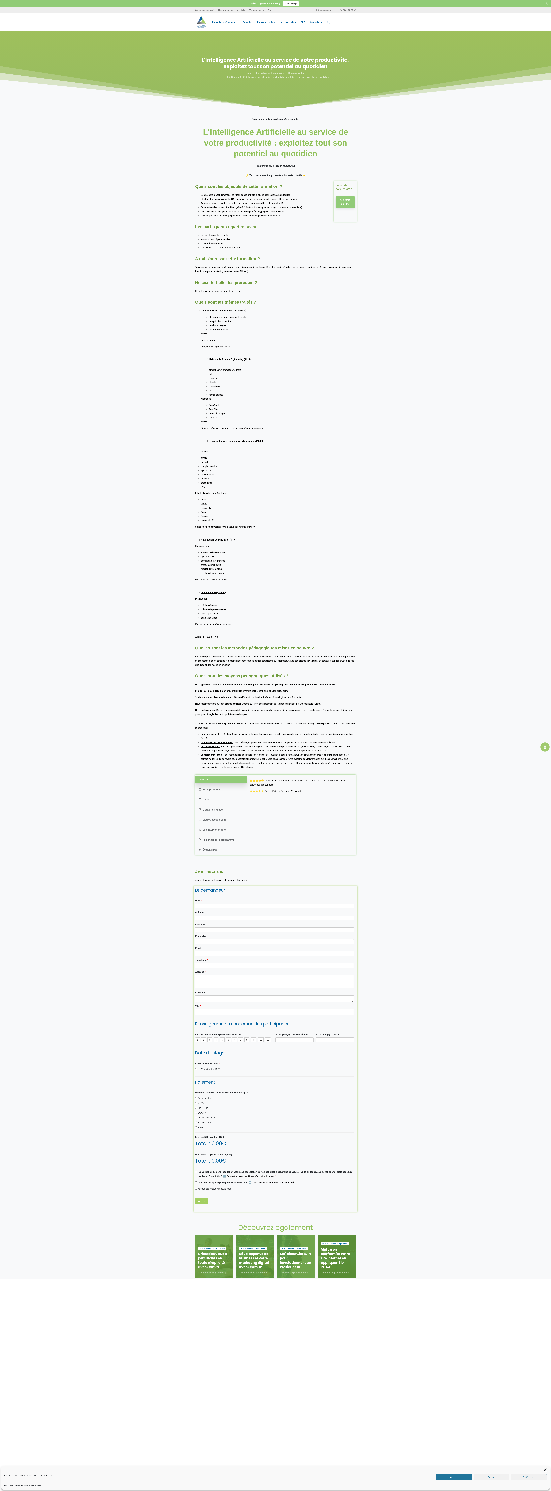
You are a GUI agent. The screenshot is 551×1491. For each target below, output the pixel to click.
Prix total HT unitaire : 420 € (209, 1137)
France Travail (204, 1122)
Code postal (202, 992)
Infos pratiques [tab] (211, 789)
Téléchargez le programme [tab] (218, 839)
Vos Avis (241, 10)
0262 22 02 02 (349, 10)
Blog (270, 10)
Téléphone (201, 960)
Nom (198, 900)
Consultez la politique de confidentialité (273, 1182)
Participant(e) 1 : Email (328, 1034)
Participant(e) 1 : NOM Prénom (292, 1034)
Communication (296, 73)
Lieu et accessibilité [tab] (214, 819)
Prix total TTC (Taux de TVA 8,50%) (213, 1154)
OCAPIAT (202, 1113)
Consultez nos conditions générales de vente (251, 1176)
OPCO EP (202, 1108)
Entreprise (201, 936)
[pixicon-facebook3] (329, 1432)
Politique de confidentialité (31, 1485)
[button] (545, 1469)
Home (249, 73)
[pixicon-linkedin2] (336, 1432)
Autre (200, 1127)
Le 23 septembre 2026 (208, 1069)
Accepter (454, 1477)
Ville (198, 1006)
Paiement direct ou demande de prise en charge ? (222, 1092)
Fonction (200, 924)
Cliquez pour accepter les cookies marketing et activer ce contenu (275, 1352)
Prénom (200, 912)
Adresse (200, 972)
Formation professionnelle (270, 73)
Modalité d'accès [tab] (212, 809)
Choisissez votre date (207, 1063)
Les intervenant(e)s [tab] (214, 829)
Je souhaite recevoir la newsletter (214, 1189)
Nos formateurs (225, 10)
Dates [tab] (205, 799)
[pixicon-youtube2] (342, 1432)
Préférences (528, 1477)
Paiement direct (205, 1098)
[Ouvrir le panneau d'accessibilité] (545, 747)
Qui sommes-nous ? (205, 10)
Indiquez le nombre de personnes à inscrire (219, 1034)
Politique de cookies (12, 1485)
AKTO (200, 1103)
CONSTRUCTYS (206, 1117)
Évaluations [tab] (209, 849)
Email (198, 948)
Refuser (491, 1477)
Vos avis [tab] (205, 779)
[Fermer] (547, 3)
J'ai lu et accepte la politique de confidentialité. (246, 1182)
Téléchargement (256, 10)
